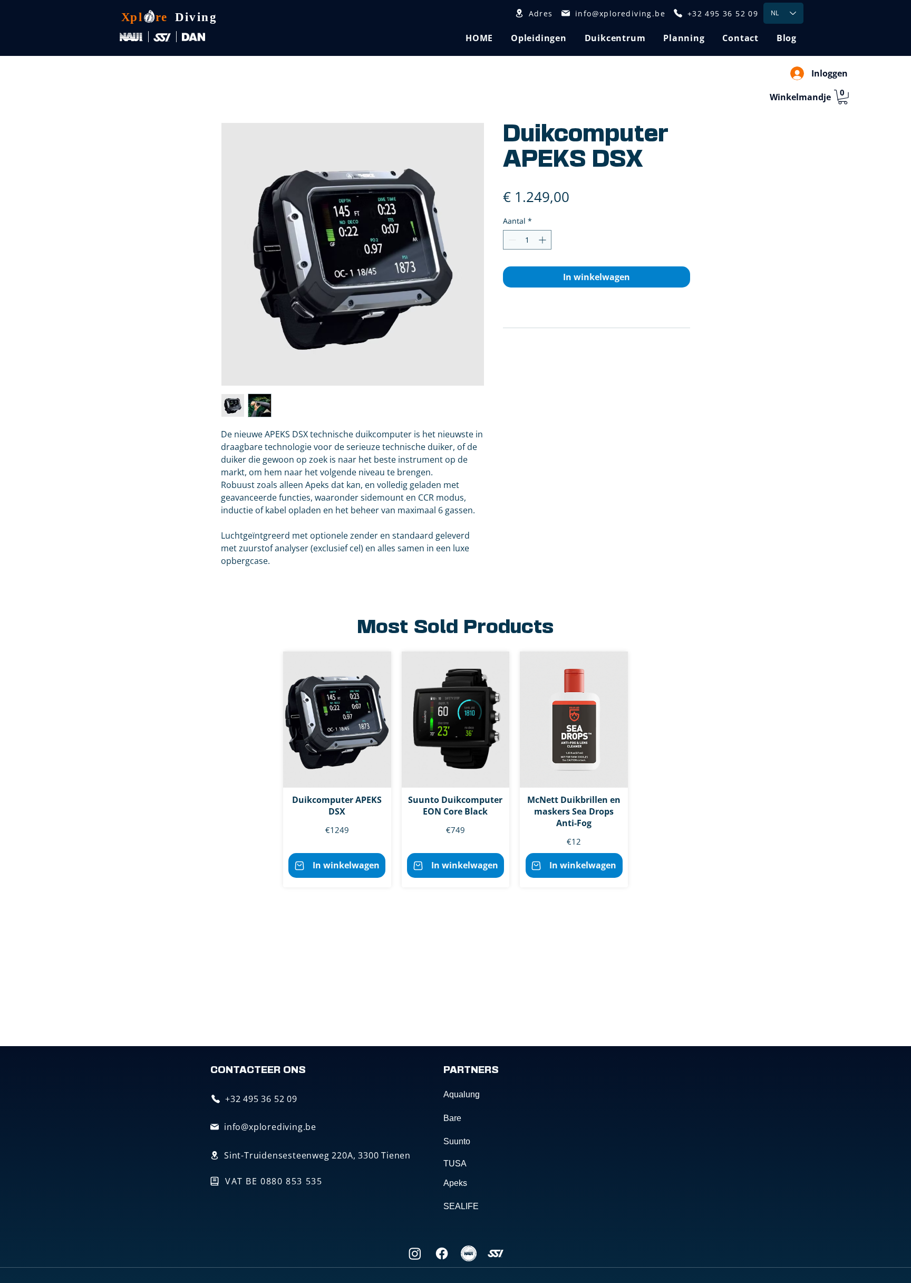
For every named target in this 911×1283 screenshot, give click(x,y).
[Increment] (543, 240)
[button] (539, 38)
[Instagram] (415, 1253)
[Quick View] (337, 720)
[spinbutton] (527, 240)
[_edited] (469, 1253)
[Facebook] (442, 1253)
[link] (842, 97)
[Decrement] (511, 240)
